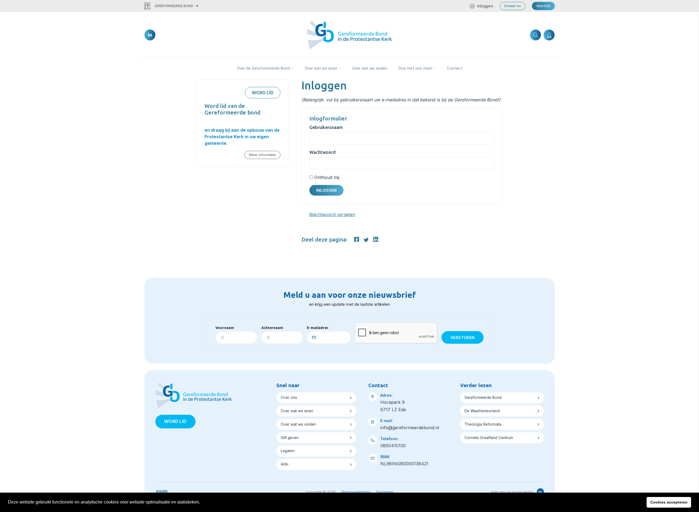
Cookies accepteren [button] (669, 502)
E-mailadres (317, 327)
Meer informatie (262, 155)
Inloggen (485, 6)
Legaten (288, 451)
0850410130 (393, 445)
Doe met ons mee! (415, 68)
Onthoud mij (326, 177)
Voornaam (224, 327)
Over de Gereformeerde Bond (263, 68)
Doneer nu (512, 6)
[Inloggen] (549, 35)
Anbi (284, 464)
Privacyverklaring (356, 492)
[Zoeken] (535, 35)
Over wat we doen (321, 68)
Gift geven (290, 438)
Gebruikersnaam (326, 127)
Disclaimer (384, 492)
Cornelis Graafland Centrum (488, 438)
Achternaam (272, 327)
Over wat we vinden (369, 68)
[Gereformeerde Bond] (349, 34)
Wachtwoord (322, 152)
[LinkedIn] (149, 35)
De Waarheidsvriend (482, 411)
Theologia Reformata (482, 424)
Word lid (543, 6)
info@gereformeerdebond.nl (409, 427)
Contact (454, 68)
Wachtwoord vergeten (332, 214)
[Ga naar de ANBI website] (161, 491)
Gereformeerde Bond (174, 6)
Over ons (289, 397)
